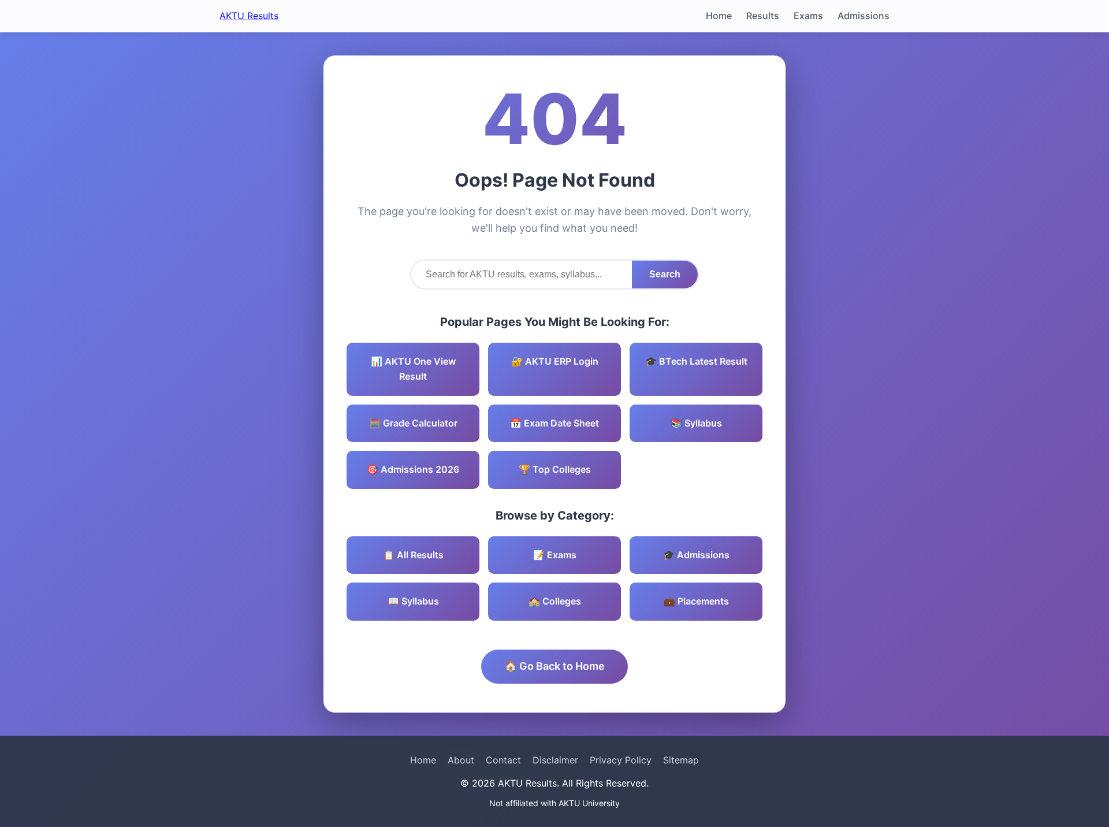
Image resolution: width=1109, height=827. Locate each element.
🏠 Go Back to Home (554, 666)
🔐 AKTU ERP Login (554, 361)
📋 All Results (413, 555)
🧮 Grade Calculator (413, 423)
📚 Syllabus (696, 423)
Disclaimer (555, 760)
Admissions (864, 15)
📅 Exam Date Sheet (554, 423)
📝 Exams (554, 555)
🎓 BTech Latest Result (696, 361)
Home (719, 15)
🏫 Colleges (555, 601)
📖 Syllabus (413, 601)
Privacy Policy (621, 760)
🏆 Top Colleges (555, 469)
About (461, 760)
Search (664, 274)
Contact (503, 760)
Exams (808, 15)
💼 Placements (696, 601)
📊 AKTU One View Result (413, 368)
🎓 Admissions (696, 555)
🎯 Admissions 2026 (413, 469)
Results (762, 15)
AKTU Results (248, 15)
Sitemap (681, 760)
